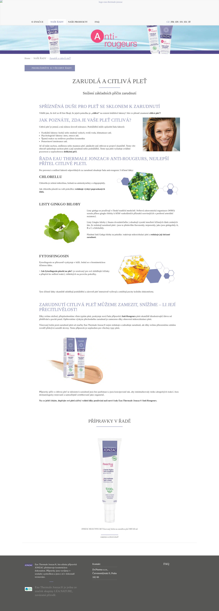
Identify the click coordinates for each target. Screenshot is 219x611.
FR (172, 22)
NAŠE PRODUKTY (78, 22)
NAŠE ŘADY (57, 22)
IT (189, 22)
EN (176, 22)
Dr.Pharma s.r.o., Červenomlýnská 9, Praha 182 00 (104, 573)
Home (27, 58)
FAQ (97, 22)
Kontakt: (96, 564)
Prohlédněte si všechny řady (52, 68)
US (181, 22)
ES (185, 22)
